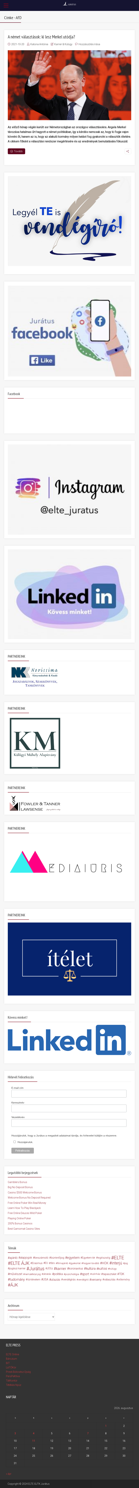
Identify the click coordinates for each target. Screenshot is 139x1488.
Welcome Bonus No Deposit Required (29, 1197)
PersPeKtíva (13, 1376)
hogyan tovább (91, 1263)
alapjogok (26, 1257)
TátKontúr (11, 1380)
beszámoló (41, 1257)
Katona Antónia (39, 44)
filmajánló (62, 1263)
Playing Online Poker (19, 1218)
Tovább (18, 151)
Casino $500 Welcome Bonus (25, 1192)
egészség (104, 1257)
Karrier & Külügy (63, 44)
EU (46, 1263)
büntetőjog (57, 1257)
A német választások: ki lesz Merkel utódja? (41, 37)
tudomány (17, 1279)
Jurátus (37, 1268)
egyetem (73, 1258)
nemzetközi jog (33, 1274)
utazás (55, 1279)
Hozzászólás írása (89, 44)
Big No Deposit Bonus (20, 1187)
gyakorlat (75, 1263)
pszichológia (72, 1274)
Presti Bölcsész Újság (18, 1371)
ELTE (119, 1258)
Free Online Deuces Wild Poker (25, 1213)
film (52, 1263)
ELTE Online (12, 1354)
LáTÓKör (11, 1367)
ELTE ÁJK (20, 1263)
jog (126, 1263)
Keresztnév (17, 1102)
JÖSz (50, 1268)
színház (96, 1274)
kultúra (91, 1268)
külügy (113, 1268)
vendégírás (69, 1279)
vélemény (124, 1279)
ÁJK (14, 1285)
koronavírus (76, 1268)
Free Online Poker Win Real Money (27, 1202)
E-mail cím (17, 1087)
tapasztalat (109, 1274)
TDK (121, 1274)
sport (85, 1274)
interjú (117, 1263)
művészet (15, 1274)
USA (45, 1279)
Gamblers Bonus (17, 1182)
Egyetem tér (88, 1257)
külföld (102, 1268)
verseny (96, 1279)
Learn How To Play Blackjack (24, 1208)
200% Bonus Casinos (20, 1223)
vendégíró (83, 1279)
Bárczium (11, 1358)
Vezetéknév (18, 1117)
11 (33, 1440)
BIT (8, 1363)
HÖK (105, 1263)
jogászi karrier (17, 1268)
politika (58, 1274)
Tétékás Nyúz (13, 1384)
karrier (61, 1268)
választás (109, 1279)
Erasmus (37, 1263)
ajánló (14, 1258)
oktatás (47, 1274)
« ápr (8, 1473)
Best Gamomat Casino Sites (24, 1228)
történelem (33, 1279)
